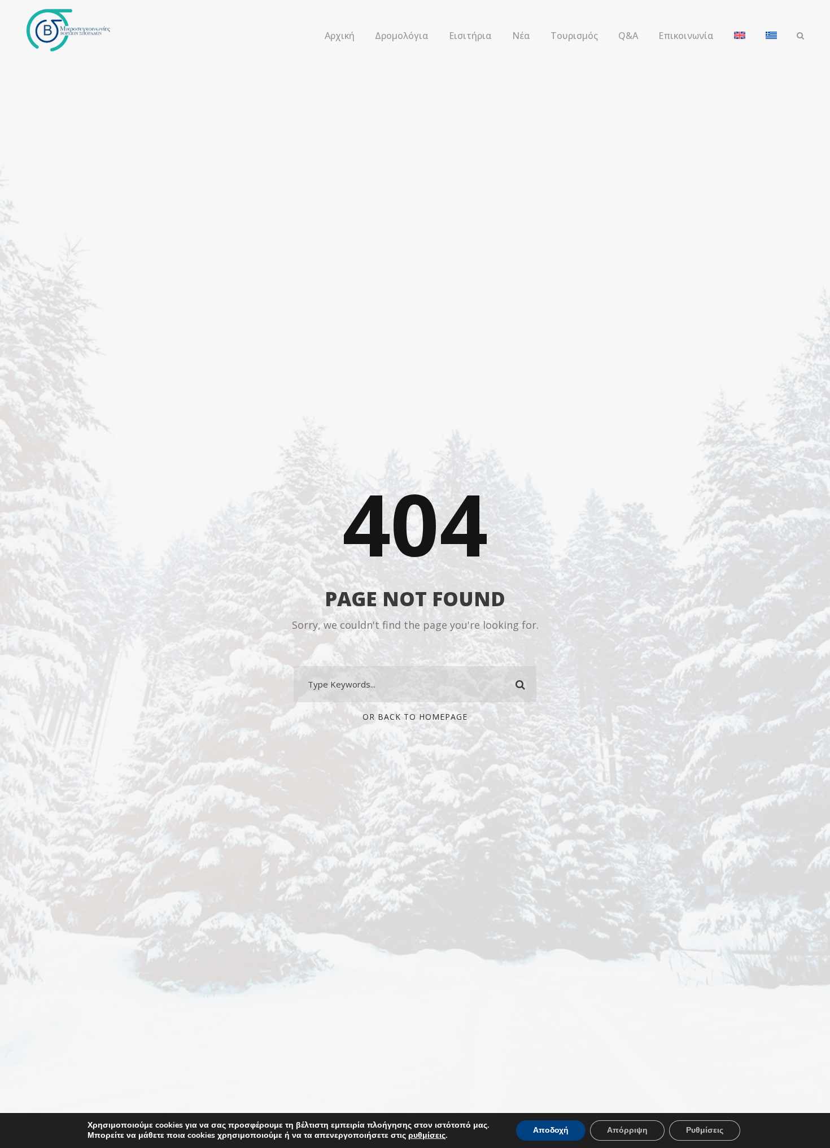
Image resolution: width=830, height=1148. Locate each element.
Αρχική (340, 35)
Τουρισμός (574, 35)
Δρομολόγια (402, 35)
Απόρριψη (627, 1130)
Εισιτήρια (470, 35)
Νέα (521, 35)
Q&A (628, 35)
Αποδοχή (551, 1130)
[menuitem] (739, 41)
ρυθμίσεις (426, 1135)
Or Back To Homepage (415, 716)
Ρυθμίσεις (704, 1130)
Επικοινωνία (686, 35)
